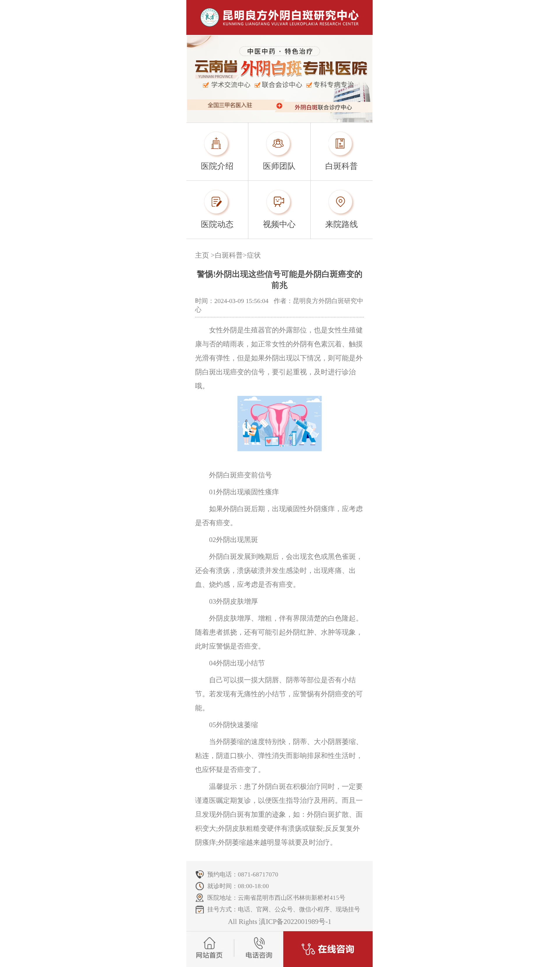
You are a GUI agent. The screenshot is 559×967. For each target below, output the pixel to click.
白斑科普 (229, 255)
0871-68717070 (258, 874)
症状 (254, 255)
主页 (202, 255)
